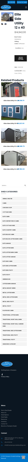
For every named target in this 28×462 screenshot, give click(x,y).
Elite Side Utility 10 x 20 (11, 146)
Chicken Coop (7, 207)
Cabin (4, 203)
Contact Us (4, 424)
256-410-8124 (11, 2)
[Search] (25, 185)
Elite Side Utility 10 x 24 (11, 100)
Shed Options (5, 415)
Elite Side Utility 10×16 (11, 123)
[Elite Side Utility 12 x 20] (14, 158)
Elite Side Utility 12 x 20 (11, 169)
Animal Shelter (7, 199)
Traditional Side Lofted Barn (12, 330)
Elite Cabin (6, 216)
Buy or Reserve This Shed (20, 58)
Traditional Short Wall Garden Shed (13, 325)
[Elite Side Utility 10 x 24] (14, 89)
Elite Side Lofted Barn (10, 266)
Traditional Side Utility (10, 335)
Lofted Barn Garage (9, 283)
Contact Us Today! (22, 2)
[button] (10, 14)
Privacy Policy (5, 377)
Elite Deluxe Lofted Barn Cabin (12, 239)
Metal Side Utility (8, 301)
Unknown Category (9, 344)
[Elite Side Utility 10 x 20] (14, 135)
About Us (3, 412)
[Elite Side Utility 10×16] (14, 112)
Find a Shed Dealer (6, 410)
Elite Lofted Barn (8, 248)
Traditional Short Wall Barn (12, 319)
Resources (4, 419)
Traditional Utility (9, 339)
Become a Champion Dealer (9, 426)
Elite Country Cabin (9, 230)
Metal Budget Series (9, 288)
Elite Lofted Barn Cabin (10, 252)
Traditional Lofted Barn (11, 315)
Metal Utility (7, 306)
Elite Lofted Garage (9, 257)
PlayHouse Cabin (8, 310)
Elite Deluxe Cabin (8, 234)
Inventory (3, 421)
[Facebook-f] (2, 374)
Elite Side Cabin (7, 261)
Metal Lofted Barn (9, 292)
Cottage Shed (7, 212)
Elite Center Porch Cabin (11, 221)
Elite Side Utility (8, 270)
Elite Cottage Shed (9, 225)
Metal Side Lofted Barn (10, 297)
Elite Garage (7, 243)
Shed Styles (4, 417)
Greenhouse (6, 279)
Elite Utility (6, 275)
